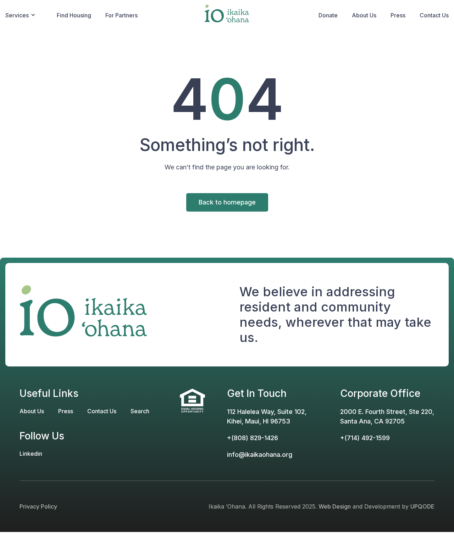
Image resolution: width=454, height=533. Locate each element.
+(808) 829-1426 (252, 438)
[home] (227, 16)
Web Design (335, 506)
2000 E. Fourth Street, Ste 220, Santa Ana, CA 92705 (387, 416)
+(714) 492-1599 (365, 438)
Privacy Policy (38, 506)
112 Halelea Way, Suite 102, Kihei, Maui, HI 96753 (266, 416)
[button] (27, 15)
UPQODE (422, 506)
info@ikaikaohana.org (259, 454)
